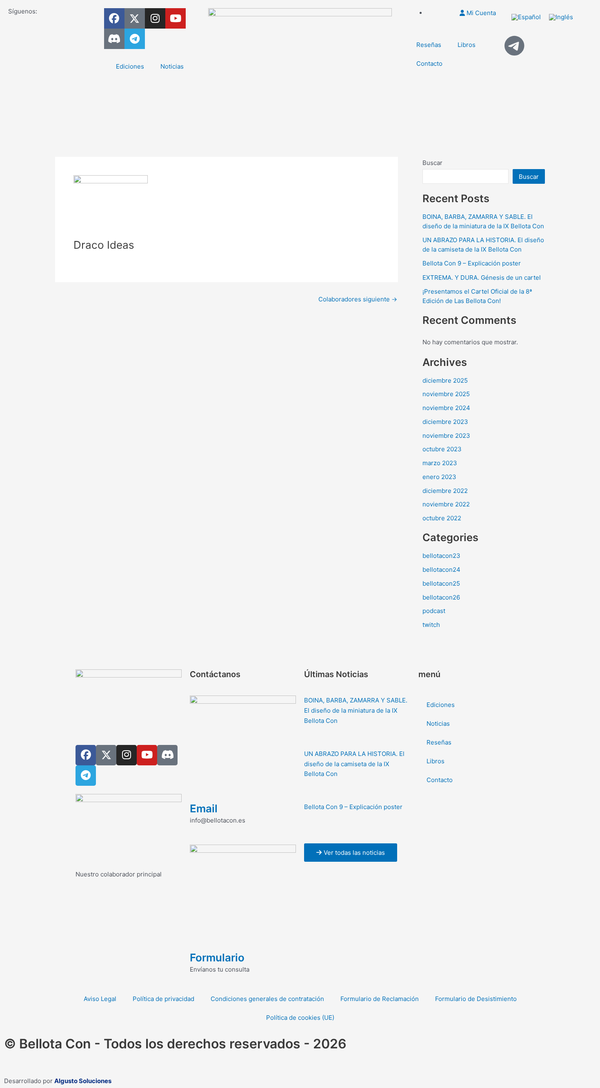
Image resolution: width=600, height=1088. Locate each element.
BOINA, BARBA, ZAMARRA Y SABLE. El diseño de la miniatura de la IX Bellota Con (355, 710)
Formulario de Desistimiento (476, 999)
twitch (431, 625)
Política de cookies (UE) (300, 1017)
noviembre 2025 (446, 394)
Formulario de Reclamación (379, 999)
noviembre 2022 (446, 504)
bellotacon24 (441, 569)
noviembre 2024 (446, 408)
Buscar (432, 163)
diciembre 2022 (445, 491)
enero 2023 (439, 477)
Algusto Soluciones (82, 1081)
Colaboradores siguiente (357, 299)
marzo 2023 (439, 463)
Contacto (429, 63)
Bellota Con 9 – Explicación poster (471, 263)
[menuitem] (526, 17)
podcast (433, 611)
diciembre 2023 (445, 422)
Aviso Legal (100, 999)
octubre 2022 (441, 518)
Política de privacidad (163, 999)
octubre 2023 (442, 449)
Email (204, 808)
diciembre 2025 (445, 380)
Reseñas (428, 45)
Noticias (172, 66)
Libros (467, 45)
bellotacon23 (441, 556)
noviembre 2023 (446, 435)
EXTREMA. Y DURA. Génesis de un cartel (481, 277)
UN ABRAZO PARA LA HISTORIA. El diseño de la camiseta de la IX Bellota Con (354, 764)
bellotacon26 (441, 597)
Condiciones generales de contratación (267, 999)
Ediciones (130, 66)
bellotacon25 (441, 583)
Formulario (217, 957)
